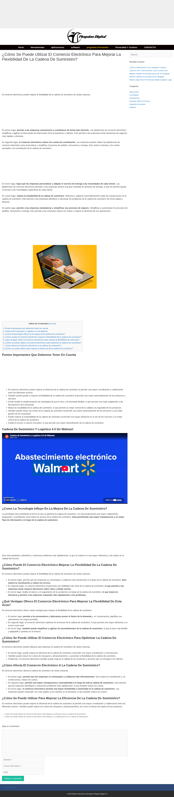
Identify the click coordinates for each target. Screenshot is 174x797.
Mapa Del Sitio (9, 787)
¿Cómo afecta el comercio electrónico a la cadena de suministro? (32, 345)
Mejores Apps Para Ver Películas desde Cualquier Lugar (150, 80)
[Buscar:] (150, 55)
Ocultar (52, 324)
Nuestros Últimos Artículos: (139, 101)
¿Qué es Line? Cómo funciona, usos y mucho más (148, 71)
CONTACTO (150, 47)
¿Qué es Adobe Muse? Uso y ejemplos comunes (147, 67)
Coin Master (134, 95)
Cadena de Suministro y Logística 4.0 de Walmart (25, 331)
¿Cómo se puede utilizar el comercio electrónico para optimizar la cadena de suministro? (42, 343)
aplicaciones (57, 47)
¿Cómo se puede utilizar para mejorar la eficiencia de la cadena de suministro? (38, 348)
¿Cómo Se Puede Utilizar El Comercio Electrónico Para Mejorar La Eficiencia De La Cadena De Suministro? (45, 714)
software (75, 47)
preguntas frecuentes (98, 47)
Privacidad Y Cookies (126, 47)
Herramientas (37, 47)
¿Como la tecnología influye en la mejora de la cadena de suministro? (34, 334)
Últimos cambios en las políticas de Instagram (146, 77)
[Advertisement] (60, 14)
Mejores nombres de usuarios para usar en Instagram (149, 74)
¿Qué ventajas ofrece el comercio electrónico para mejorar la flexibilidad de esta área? (41, 340)
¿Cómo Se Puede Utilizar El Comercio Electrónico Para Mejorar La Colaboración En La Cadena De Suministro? (46, 717)
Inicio (21, 47)
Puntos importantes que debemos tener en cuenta (25, 328)
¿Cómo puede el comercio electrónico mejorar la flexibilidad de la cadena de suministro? (42, 337)
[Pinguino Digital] (87, 36)
